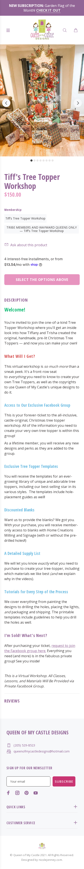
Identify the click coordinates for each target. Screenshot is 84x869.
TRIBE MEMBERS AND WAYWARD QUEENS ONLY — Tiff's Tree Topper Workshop (41, 229)
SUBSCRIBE (64, 781)
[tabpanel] (42, 100)
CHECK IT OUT (48, 10)
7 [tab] (49, 160)
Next (78, 103)
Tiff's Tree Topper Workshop (25, 218)
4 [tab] (40, 160)
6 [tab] (46, 160)
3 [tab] (37, 160)
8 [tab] (52, 160)
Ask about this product (28, 245)
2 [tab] (34, 160)
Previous (6, 103)
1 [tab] (31, 160)
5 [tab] (43, 160)
